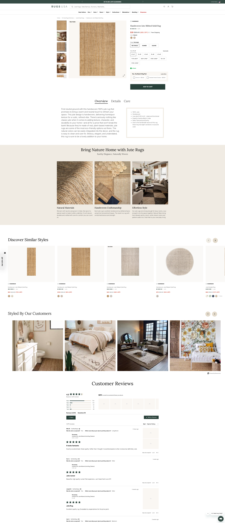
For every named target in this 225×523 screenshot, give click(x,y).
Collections (115, 12)
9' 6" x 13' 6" (154, 58)
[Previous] (207, 314)
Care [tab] (127, 101)
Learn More (163, 74)
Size (89, 12)
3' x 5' (139, 54)
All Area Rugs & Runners (68, 18)
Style (107, 12)
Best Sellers (82, 12)
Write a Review (153, 417)
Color (95, 12)
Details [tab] (116, 101)
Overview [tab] (101, 101)
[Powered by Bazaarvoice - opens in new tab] (214, 373)
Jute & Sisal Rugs (80, 18)
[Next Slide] (157, 404)
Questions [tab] (82, 413)
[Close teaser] (5, 253)
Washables (125, 12)
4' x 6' (146, 54)
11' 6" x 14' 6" (135, 63)
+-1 (220, 296)
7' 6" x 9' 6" (135, 58)
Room (101, 12)
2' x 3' (133, 54)
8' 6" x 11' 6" (144, 58)
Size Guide (165, 50)
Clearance (143, 12)
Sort (144, 424)
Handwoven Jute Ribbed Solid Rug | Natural (83, 437)
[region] (129, 404)
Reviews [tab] (71, 413)
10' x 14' (163, 58)
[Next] (214, 314)
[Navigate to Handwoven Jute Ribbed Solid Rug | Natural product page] (31, 262)
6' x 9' (159, 54)
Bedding (134, 12)
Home (58, 18)
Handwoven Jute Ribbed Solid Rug (94, 18)
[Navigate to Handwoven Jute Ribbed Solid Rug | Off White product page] (130, 262)
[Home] (59, 7)
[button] (135, 28)
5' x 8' (152, 54)
